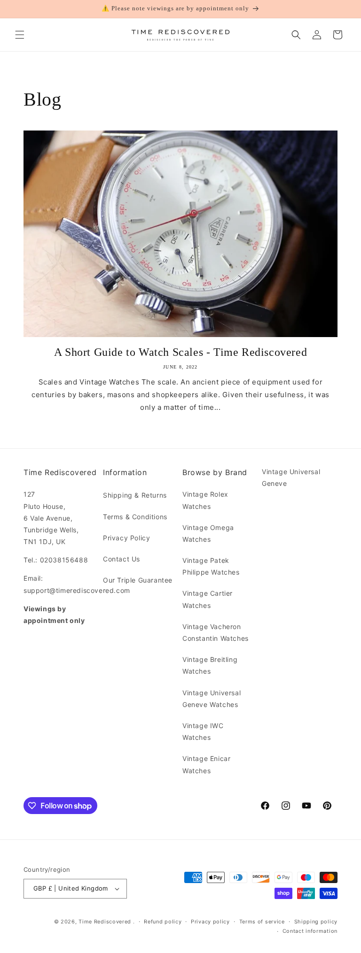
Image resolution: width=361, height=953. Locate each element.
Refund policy (162, 921)
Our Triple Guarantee (138, 580)
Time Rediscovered (104, 921)
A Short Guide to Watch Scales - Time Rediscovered (180, 352)
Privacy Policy (126, 538)
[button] (19, 34)
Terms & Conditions (135, 517)
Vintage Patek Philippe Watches (211, 566)
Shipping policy (316, 921)
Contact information (310, 931)
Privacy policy (210, 921)
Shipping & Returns (135, 495)
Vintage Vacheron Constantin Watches (215, 632)
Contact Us (121, 559)
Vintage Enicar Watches (206, 764)
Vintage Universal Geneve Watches (211, 698)
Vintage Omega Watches (208, 533)
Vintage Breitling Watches (209, 665)
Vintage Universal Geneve (291, 477)
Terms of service (262, 921)
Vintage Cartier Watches (207, 599)
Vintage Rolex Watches (205, 500)
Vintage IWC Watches (203, 731)
